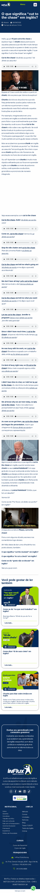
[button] (35, 4)
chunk (17, 42)
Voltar (8, 151)
